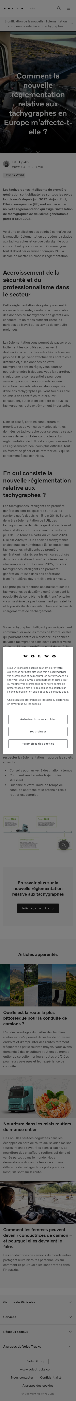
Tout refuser (38, 731)
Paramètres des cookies (38, 743)
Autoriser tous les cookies (38, 719)
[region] (38, 700)
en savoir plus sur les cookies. (24, 703)
